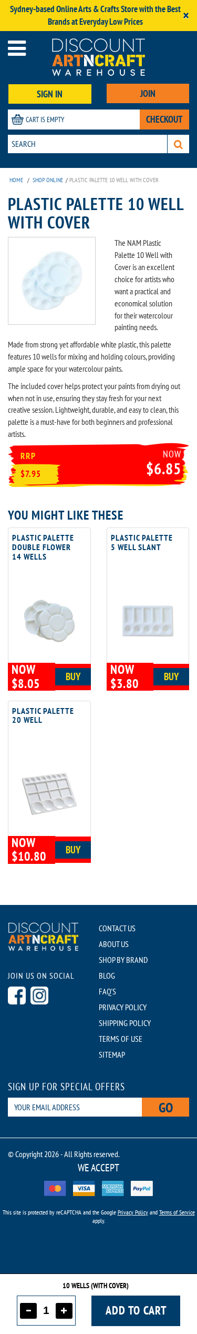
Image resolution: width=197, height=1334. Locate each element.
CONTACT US (117, 928)
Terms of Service (177, 1212)
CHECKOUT (164, 119)
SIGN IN (50, 94)
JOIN (147, 93)
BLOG (107, 975)
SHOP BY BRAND (123, 959)
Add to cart (136, 1310)
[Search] (178, 144)
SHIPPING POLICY (125, 1023)
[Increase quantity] (64, 1311)
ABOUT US (114, 944)
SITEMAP (112, 1054)
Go (166, 1107)
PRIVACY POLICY (123, 1007)
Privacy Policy (133, 1212)
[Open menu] (17, 48)
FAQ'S (107, 991)
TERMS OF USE (120, 1038)
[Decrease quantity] (28, 1311)
